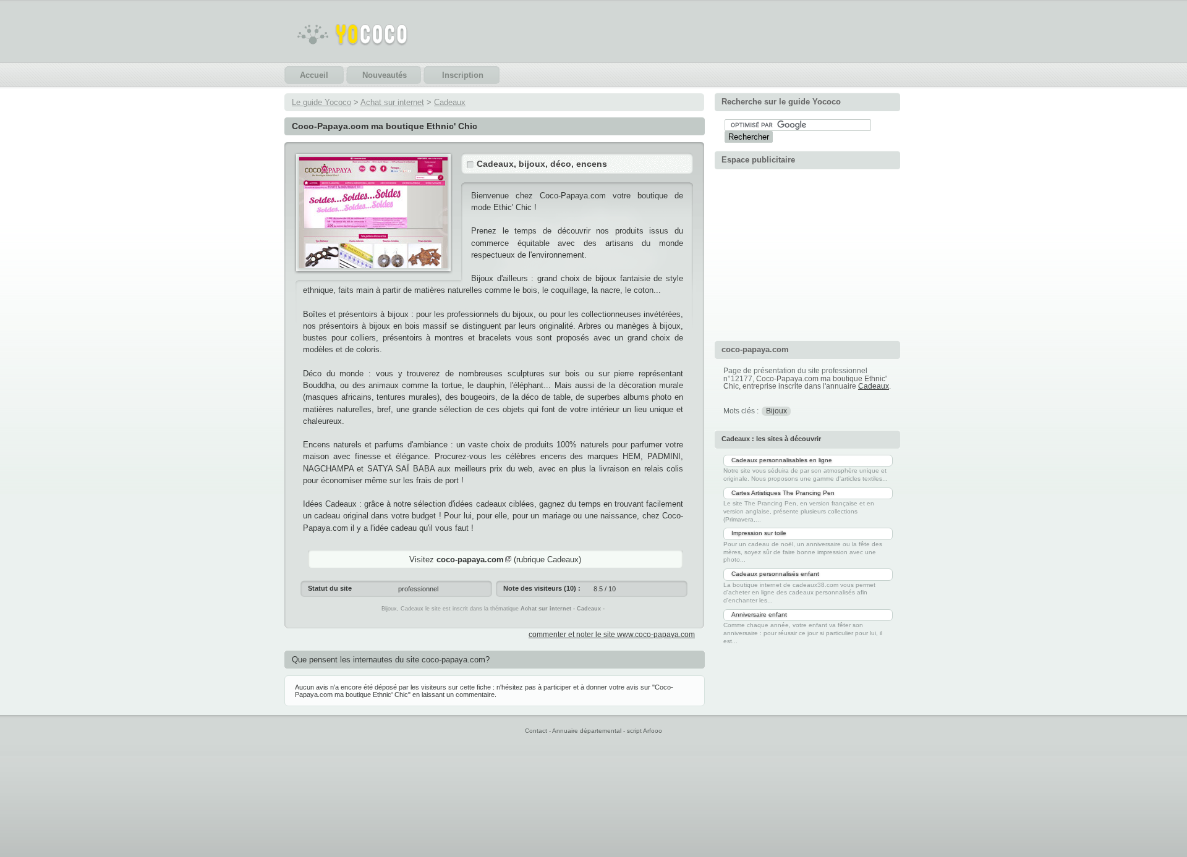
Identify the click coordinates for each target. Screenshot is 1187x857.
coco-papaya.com (470, 559)
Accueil (314, 75)
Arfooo (652, 730)
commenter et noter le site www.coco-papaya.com (612, 634)
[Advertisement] (807, 253)
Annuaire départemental (586, 730)
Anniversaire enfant (759, 614)
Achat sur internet (392, 102)
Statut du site (330, 588)
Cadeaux (450, 102)
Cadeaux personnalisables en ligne (781, 460)
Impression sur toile (758, 533)
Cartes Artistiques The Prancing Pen (783, 492)
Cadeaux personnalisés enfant (775, 573)
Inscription (462, 75)
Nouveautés (384, 75)
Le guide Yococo (321, 102)
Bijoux (776, 411)
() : (542, 588)
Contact (536, 730)
